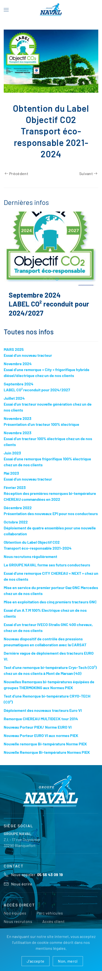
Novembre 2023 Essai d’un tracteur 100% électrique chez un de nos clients (48, 438)
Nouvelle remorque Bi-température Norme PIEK (45, 743)
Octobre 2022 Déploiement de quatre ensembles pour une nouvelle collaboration (50, 528)
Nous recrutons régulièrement (30, 556)
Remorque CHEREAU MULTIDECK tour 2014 (41, 718)
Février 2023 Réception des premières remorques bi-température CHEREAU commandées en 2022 (50, 493)
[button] (6, 10)
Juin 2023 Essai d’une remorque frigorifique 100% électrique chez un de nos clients (47, 458)
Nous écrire (21, 883)
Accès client (53, 921)
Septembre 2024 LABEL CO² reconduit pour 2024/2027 (49, 304)
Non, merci (68, 961)
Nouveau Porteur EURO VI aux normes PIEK (41, 735)
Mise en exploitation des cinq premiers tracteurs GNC (50, 601)
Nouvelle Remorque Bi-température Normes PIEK (47, 752)
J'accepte (35, 961)
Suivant (86, 173)
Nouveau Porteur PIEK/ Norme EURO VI (38, 727)
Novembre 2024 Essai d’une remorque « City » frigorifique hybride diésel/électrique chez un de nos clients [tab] (51, 279)
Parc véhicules (50, 913)
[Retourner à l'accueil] (51, 10)
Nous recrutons (18, 921)
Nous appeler (37, 874)
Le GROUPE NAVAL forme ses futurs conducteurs (47, 564)
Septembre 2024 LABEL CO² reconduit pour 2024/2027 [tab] (57, 279)
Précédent (18, 173)
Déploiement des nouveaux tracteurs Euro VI (43, 710)
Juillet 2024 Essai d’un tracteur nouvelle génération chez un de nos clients (48, 404)
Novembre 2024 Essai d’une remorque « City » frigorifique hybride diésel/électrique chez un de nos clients (46, 369)
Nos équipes (15, 913)
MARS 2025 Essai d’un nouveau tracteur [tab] (45, 279)
